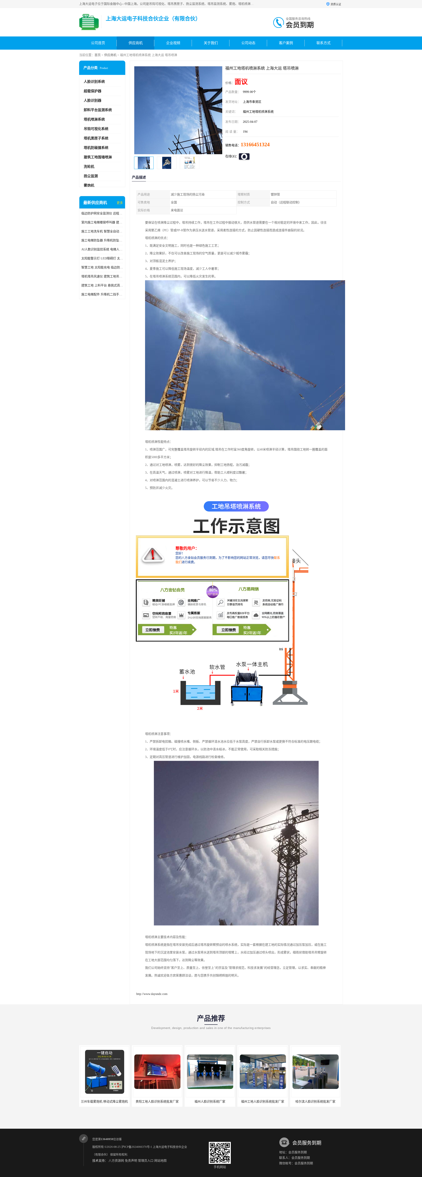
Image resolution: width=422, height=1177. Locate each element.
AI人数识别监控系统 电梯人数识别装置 (102, 249)
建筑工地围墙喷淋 (98, 157)
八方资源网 (116, 1160)
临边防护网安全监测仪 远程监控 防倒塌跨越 (102, 213)
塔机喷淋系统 (94, 119)
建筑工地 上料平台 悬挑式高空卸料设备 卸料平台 (102, 285)
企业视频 (173, 43)
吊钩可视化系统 (96, 129)
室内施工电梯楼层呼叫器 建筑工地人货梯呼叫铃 (102, 222)
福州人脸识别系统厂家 (157, 1101)
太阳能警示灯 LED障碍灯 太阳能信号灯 (102, 258)
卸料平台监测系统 (98, 110)
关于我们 (211, 43)
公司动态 (248, 43)
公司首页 (98, 43)
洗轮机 (89, 166)
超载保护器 (92, 91)
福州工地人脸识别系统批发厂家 (209, 1101)
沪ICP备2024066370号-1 (136, 1146)
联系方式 (323, 43)
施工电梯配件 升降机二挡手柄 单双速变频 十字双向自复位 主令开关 (102, 294)
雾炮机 (89, 185)
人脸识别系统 (94, 81)
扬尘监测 (91, 176)
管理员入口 (145, 1160)
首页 (98, 55)
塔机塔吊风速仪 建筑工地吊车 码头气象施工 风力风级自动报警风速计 (102, 276)
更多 (120, 202)
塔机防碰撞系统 (96, 148)
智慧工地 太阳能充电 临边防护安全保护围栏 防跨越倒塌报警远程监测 (102, 267)
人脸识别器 (92, 100)
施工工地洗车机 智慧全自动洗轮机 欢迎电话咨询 (102, 231)
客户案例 (286, 43)
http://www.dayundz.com (151, 994)
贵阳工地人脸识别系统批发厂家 (104, 1101)
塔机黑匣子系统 (96, 138)
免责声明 (131, 1160)
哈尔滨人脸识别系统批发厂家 (263, 1101)
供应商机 (136, 43)
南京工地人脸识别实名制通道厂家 (315, 1101)
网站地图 (160, 1160)
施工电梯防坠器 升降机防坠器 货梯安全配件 (102, 240)
